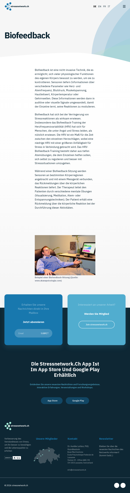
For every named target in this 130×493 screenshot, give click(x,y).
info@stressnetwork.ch (77, 470)
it (109, 6)
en (99, 6)
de (94, 6)
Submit (44, 333)
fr (104, 6)
